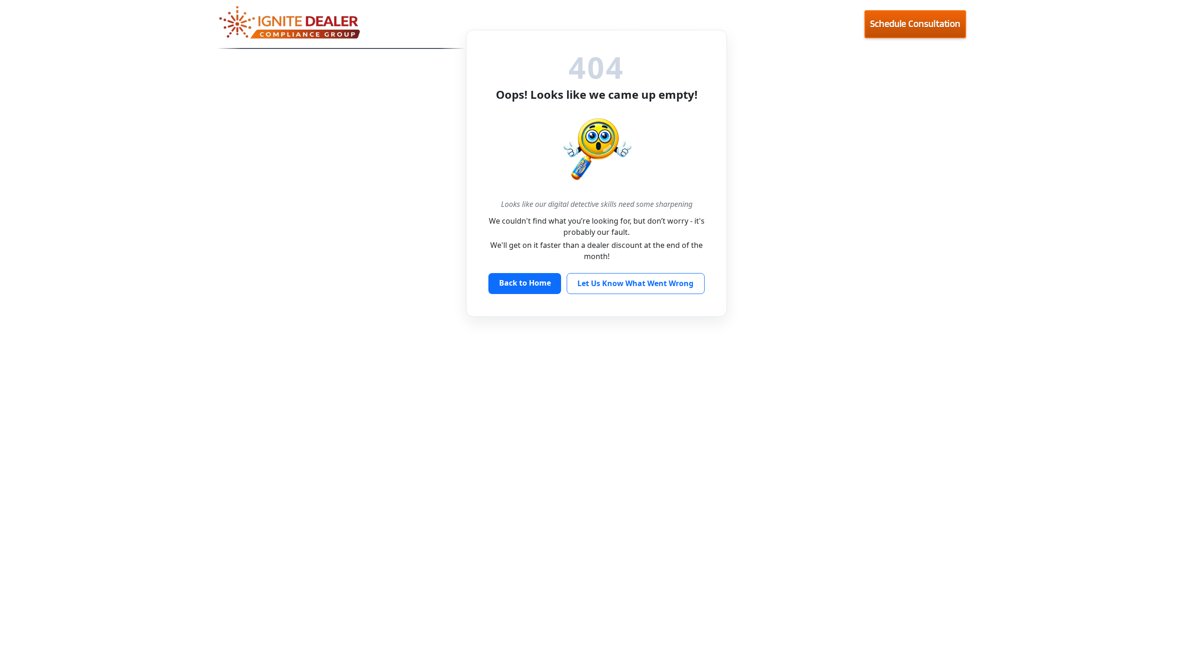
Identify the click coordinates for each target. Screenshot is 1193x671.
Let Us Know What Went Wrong (635, 283)
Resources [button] (714, 23)
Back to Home (525, 283)
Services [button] (803, 23)
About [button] (629, 23)
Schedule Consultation (915, 23)
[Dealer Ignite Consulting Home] (341, 24)
